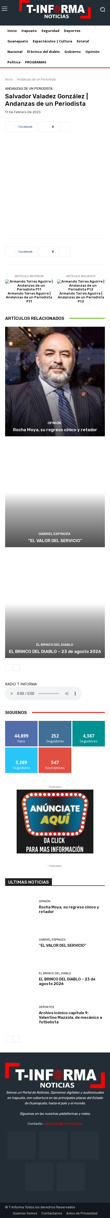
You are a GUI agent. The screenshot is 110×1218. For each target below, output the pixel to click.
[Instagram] (53, 1145)
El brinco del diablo (54, 644)
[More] (65, 127)
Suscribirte (55, 749)
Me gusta (21, 723)
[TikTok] (85, 1145)
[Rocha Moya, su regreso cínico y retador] (55, 381)
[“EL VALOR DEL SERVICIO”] (55, 492)
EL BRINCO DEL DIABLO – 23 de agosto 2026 (55, 651)
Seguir (55, 723)
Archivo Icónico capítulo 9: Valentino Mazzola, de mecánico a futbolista (70, 1017)
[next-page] (16, 667)
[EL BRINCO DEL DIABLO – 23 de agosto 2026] (55, 603)
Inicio (9, 79)
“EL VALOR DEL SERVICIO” (55, 540)
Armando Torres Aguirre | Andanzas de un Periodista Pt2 (81, 297)
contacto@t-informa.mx (63, 1124)
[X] (39, 1177)
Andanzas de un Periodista (36, 79)
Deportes (46, 1007)
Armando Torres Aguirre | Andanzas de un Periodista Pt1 (29, 297)
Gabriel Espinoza (54, 533)
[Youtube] (71, 1177)
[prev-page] (8, 667)
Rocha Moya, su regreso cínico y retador (55, 429)
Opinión (54, 423)
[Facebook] (22, 1145)
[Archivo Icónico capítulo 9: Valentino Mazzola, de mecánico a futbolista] (20, 1015)
